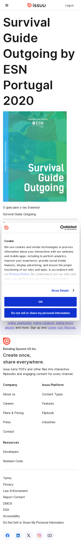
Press (7, 422)
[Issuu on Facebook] (7, 535)
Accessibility (11, 516)
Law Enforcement (15, 491)
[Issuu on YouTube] (49, 535)
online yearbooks (20, 323)
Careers (8, 403)
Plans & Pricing (13, 413)
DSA (6, 510)
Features (48, 403)
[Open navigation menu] (7, 5)
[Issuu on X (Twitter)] (28, 535)
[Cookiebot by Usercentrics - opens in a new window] (60, 227)
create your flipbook (61, 327)
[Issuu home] (36, 5)
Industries (48, 422)
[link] (69, 5)
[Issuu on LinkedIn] (18, 535)
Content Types (52, 394)
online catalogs (43, 323)
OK (40, 301)
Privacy (8, 484)
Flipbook (48, 413)
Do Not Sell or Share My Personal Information (33, 522)
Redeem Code (13, 461)
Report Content (14, 497)
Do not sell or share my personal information (40, 312)
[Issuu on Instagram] (39, 535)
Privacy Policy (19, 274)
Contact (8, 431)
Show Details (60, 290)
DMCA (7, 503)
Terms (7, 478)
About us (9, 394)
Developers (11, 452)
